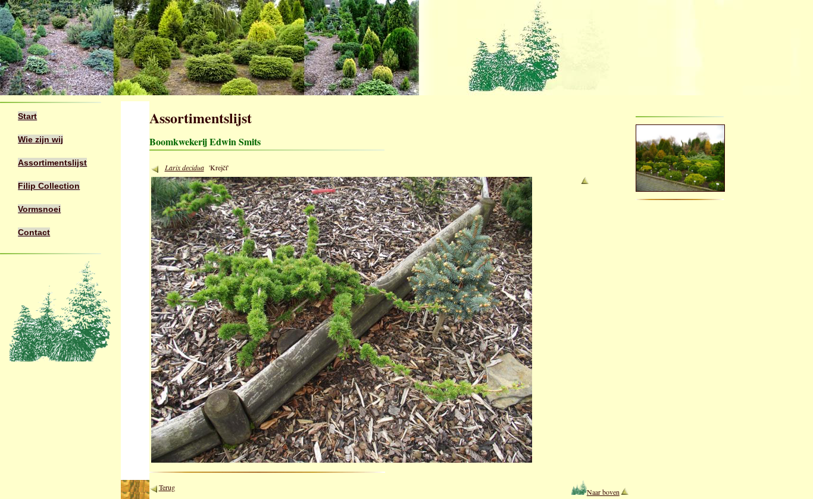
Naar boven (603, 492)
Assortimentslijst (52, 162)
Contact (34, 232)
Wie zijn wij (40, 139)
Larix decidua (184, 167)
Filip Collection (49, 186)
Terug (167, 487)
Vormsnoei (39, 209)
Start (27, 116)
